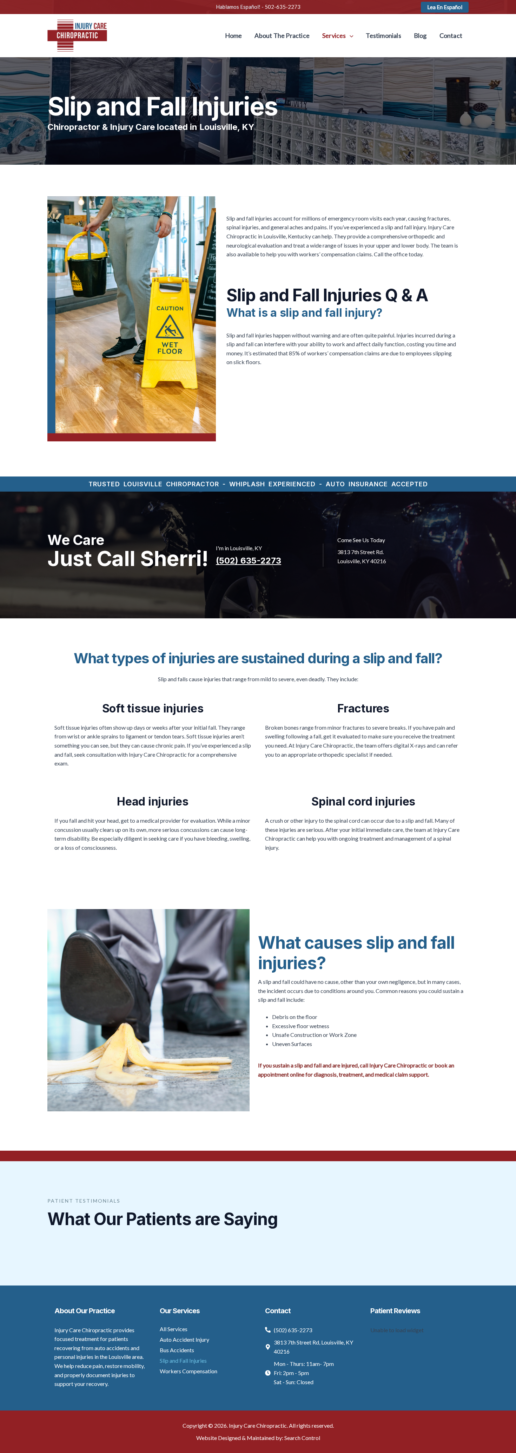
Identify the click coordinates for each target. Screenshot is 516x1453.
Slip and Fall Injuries (183, 1360)
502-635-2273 (282, 7)
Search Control (302, 1437)
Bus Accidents (177, 1350)
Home (233, 35)
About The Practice (282, 35)
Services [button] (334, 35)
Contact (450, 35)
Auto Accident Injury (184, 1339)
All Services (173, 1329)
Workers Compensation (188, 1371)
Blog (420, 35)
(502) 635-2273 (248, 560)
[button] (445, 7)
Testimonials (383, 35)
